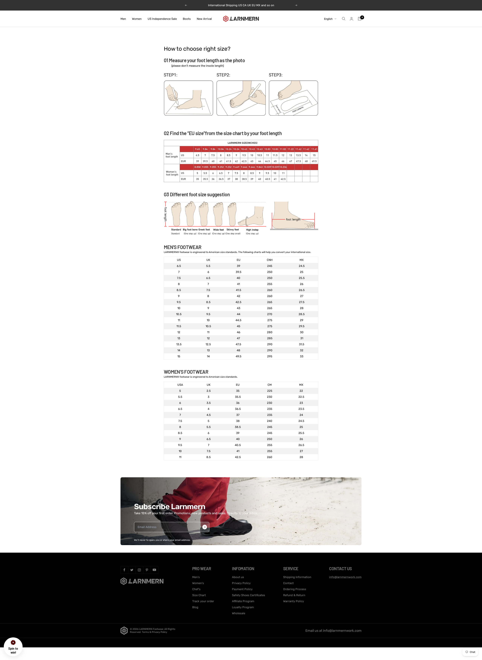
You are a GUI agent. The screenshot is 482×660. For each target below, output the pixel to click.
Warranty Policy (293, 601)
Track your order (203, 601)
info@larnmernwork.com (345, 577)
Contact (288, 583)
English (328, 18)
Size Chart (199, 595)
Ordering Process (294, 589)
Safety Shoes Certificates (248, 595)
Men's (196, 577)
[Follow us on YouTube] (154, 570)
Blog (195, 607)
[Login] (351, 18)
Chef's (196, 589)
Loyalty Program (243, 607)
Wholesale (238, 613)
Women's (198, 583)
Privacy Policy (241, 583)
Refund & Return (294, 595)
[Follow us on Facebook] (124, 570)
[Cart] (360, 18)
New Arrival (204, 18)
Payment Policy (242, 589)
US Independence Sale (162, 18)
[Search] (343, 18)
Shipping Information (297, 577)
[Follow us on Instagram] (139, 570)
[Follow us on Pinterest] (147, 570)
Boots (187, 18)
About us (238, 577)
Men (123, 18)
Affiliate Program (243, 601)
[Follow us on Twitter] (132, 570)
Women (137, 18)
